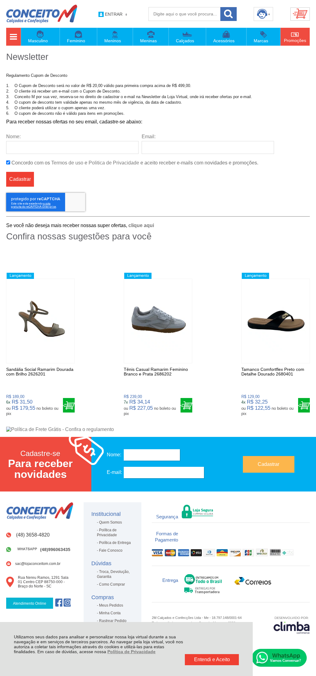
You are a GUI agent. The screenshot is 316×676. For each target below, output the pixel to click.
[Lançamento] (20, 276)
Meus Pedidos (111, 605)
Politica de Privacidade (114, 162)
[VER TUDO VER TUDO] (13, 37)
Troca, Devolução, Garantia (113, 574)
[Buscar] (228, 14)
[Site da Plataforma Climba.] (291, 625)
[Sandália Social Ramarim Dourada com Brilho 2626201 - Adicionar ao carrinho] (69, 405)
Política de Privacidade (131, 651)
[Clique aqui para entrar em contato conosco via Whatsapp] (279, 658)
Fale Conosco (111, 550)
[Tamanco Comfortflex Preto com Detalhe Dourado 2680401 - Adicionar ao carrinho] (304, 405)
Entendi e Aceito (212, 659)
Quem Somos (110, 522)
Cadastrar (20, 179)
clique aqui (141, 225)
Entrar (114, 14)
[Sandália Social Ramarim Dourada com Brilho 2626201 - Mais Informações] (40, 321)
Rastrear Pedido (113, 621)
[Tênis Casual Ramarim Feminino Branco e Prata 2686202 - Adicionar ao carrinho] (186, 405)
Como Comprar (112, 584)
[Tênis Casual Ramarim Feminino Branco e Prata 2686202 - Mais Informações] (158, 321)
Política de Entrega (115, 543)
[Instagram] (67, 602)
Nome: (13, 136)
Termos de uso (67, 162)
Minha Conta (110, 613)
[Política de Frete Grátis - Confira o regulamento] (158, 429)
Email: (149, 136)
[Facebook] (58, 602)
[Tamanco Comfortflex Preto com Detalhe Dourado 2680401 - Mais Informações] (276, 321)
